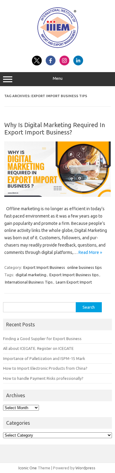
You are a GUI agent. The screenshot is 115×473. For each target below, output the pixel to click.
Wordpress (85, 468)
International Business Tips (29, 282)
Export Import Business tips (74, 275)
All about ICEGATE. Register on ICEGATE (38, 348)
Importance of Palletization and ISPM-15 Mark (44, 358)
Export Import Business (44, 267)
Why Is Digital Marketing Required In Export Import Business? (54, 128)
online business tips (84, 267)
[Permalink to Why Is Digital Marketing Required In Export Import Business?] (57, 195)
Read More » (90, 252)
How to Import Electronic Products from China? (45, 368)
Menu (58, 78)
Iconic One (27, 468)
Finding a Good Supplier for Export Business (42, 338)
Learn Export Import (74, 282)
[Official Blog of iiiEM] (58, 48)
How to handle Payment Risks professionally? (43, 378)
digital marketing (31, 275)
